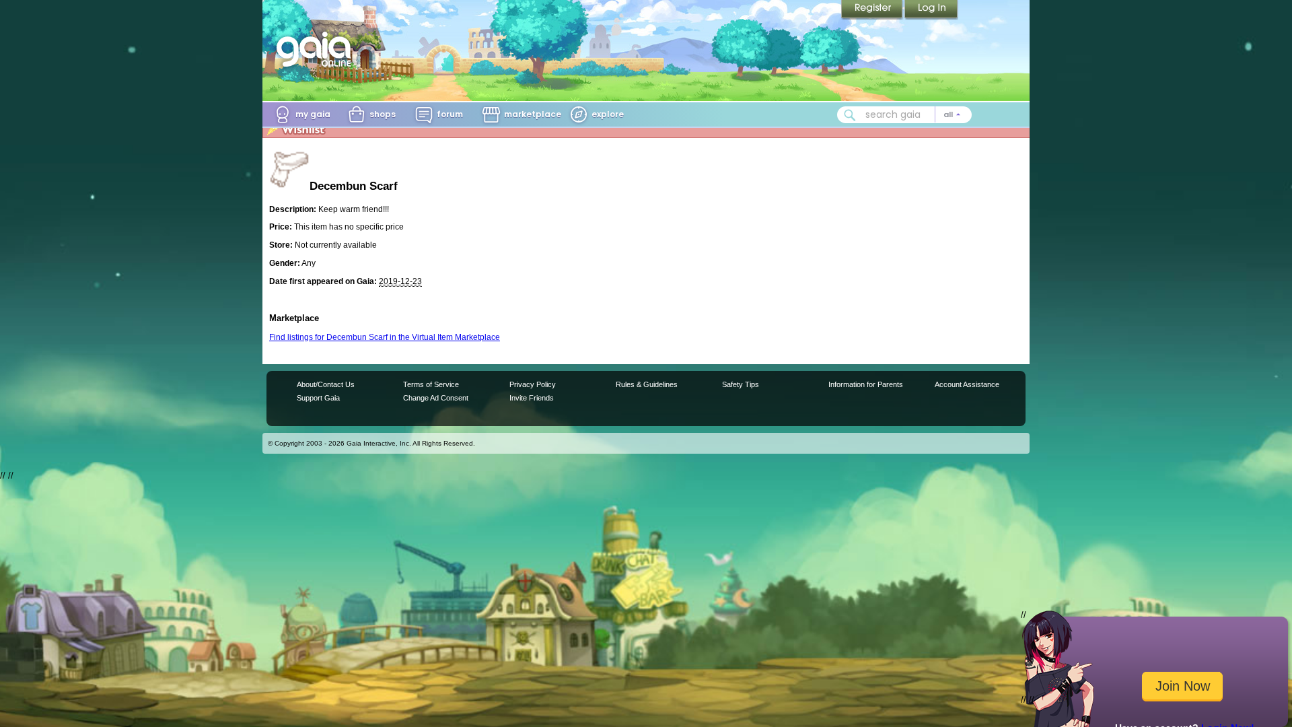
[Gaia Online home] (317, 49)
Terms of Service (431, 384)
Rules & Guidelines (647, 384)
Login (931, 10)
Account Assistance (967, 384)
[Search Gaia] (850, 115)
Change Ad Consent (435, 398)
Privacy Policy (532, 384)
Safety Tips (740, 384)
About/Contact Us (326, 384)
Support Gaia (318, 398)
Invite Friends (531, 398)
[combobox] (904, 114)
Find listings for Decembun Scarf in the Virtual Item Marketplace (384, 337)
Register (872, 10)
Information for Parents (865, 384)
